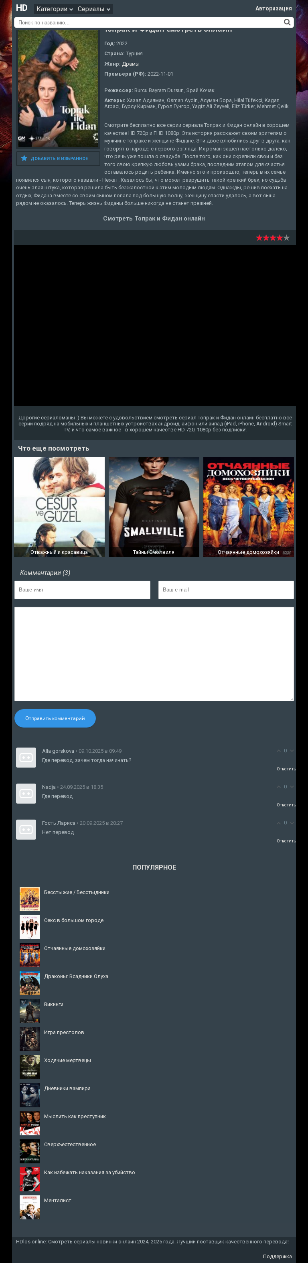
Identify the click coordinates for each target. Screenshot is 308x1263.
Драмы (131, 64)
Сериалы (92, 9)
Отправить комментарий (55, 718)
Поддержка (277, 1256)
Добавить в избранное (59, 158)
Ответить (286, 769)
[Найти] (287, 22)
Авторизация (273, 8)
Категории (52, 9)
